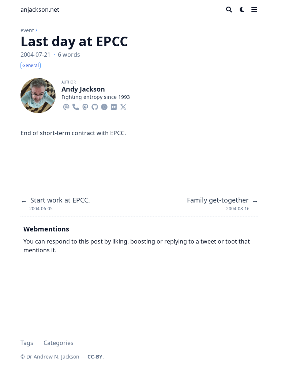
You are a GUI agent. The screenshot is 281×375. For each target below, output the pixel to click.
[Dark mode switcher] (242, 9)
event (27, 30)
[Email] (66, 106)
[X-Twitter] (123, 106)
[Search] (229, 9)
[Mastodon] (85, 106)
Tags (26, 343)
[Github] (95, 106)
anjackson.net (39, 9)
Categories (59, 343)
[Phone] (75, 106)
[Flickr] (114, 106)
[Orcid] (104, 106)
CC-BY (94, 356)
